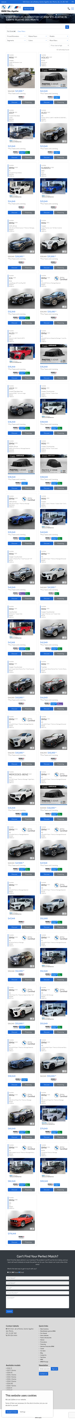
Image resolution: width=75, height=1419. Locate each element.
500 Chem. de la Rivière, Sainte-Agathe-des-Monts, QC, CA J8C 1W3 (45, 2)
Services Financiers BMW (47, 1346)
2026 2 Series (11, 1375)
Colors (30, 40)
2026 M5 (9, 1383)
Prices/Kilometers (13, 36)
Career (42, 1348)
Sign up (54, 1369)
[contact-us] (69, 8)
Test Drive (43, 1357)
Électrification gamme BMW (48, 1331)
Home (59, 15)
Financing (28, 102)
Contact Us (43, 1355)
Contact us (43, 1374)
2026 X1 (9, 1388)
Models (52, 36)
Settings (22, 1412)
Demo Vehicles (44, 1335)
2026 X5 (9, 1372)
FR (73, 2)
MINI (41, 1359)
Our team (43, 1351)
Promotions (43, 1342)
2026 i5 (9, 1368)
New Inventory (44, 1329)
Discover (14, 102)
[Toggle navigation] (72, 8)
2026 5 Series (11, 1381)
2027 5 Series (11, 1370)
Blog (41, 1353)
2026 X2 (9, 1390)
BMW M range (44, 1362)
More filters (53, 40)
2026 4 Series (11, 1379)
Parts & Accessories (45, 1337)
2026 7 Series (11, 1386)
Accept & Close (12, 1412)
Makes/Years (32, 36)
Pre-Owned (10, 31)
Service (42, 1340)
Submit (9, 1311)
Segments (10, 40)
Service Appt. (28, 9)
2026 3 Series (11, 1377)
